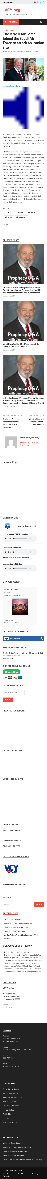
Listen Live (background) (26, 526)
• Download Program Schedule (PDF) (17, 557)
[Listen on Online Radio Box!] (41, 639)
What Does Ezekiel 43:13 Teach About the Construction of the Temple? (21, 345)
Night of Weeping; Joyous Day (16, 927)
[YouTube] (34, 2)
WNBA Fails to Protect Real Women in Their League (23, 1159)
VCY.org (12, 10)
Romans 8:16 (8, 658)
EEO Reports (8, 1118)
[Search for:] (23, 904)
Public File (7, 1114)
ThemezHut (7, 1176)
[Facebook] (38, 2)
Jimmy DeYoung (25, 51)
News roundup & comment (14, 931)
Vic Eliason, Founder (11, 1106)
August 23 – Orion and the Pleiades (18, 923)
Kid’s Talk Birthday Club (12, 1097)
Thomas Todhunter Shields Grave (17, 952)
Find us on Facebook (14, 884)
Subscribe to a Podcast (12, 1089)
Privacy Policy (8, 1110)
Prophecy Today (8, 30)
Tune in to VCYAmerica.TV (13, 830)
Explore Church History (19, 945)
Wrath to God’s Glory (12, 919)
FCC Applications (10, 1122)
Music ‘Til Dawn (10, 1101)
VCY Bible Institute (10, 1093)
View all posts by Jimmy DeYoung (29, 443)
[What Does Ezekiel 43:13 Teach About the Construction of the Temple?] (23, 341)
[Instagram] (43, 2)
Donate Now (11, 672)
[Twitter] (40, 2)
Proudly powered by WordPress (14, 1174)
